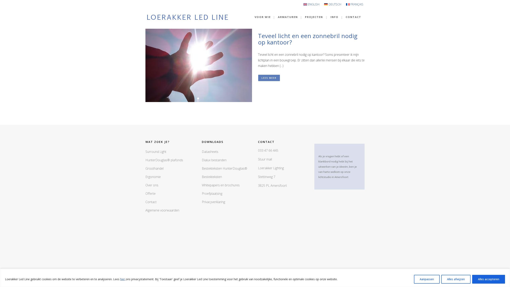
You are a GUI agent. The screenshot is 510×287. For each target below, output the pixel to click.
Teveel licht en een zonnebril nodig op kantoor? (307, 39)
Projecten (314, 17)
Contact (151, 202)
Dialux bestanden (214, 160)
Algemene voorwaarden (162, 210)
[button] (255, 65)
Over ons (151, 185)
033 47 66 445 (268, 150)
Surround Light (155, 151)
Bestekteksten (212, 177)
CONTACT (353, 17)
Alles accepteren (488, 279)
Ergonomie (153, 177)
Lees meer (269, 77)
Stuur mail (265, 159)
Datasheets (210, 151)
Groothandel (154, 168)
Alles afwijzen (456, 279)
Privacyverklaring (213, 202)
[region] (255, 278)
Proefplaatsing (212, 193)
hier (123, 279)
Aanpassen (427, 279)
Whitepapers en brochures (221, 185)
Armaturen (288, 17)
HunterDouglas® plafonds (164, 160)
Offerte (150, 193)
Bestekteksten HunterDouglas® (224, 168)
